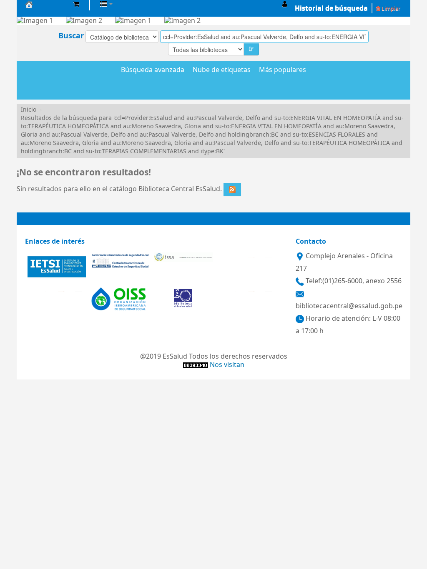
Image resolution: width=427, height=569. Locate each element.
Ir (251, 49)
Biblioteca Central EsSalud (46, 4)
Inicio (28, 109)
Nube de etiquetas (222, 70)
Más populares (282, 70)
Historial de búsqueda (331, 8)
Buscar (71, 36)
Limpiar (390, 8)
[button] (76, 4)
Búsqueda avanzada (152, 70)
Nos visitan (227, 365)
